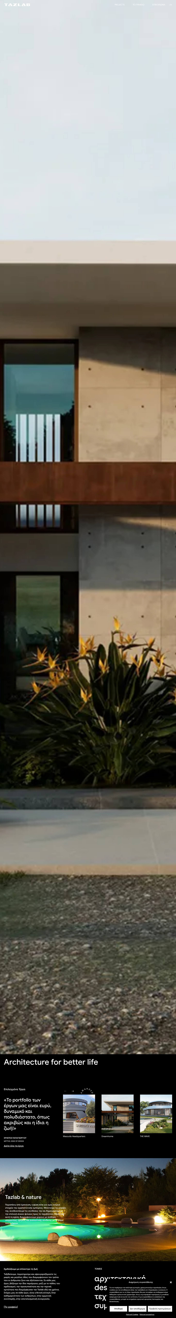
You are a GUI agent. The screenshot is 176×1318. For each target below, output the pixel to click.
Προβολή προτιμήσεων (160, 1309)
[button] (171, 1282)
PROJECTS (120, 5)
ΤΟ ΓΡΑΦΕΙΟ (138, 5)
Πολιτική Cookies (132, 1314)
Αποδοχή (118, 1309)
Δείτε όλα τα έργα (14, 1146)
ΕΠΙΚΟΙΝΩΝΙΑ (158, 5)
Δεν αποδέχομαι (137, 1309)
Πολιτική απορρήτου (147, 1314)
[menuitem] (171, 5)
